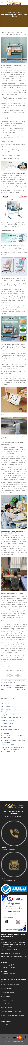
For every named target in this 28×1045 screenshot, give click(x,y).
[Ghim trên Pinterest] (18, 675)
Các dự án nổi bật (6, 706)
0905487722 (5, 849)
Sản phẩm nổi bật (6, 723)
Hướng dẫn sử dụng (6, 715)
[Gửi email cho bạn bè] (15, 675)
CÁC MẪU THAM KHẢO (9, 967)
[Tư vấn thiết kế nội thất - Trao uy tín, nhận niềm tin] (14, 2)
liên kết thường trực (10, 682)
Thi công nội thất (6, 726)
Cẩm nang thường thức (14, 12)
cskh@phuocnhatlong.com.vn (9, 880)
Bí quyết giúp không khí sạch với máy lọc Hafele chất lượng (21, 687)
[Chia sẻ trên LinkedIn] (20, 675)
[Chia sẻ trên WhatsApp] (7, 675)
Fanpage (7, 1024)
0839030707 (12, 849)
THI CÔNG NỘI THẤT (9, 974)
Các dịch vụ (4, 703)
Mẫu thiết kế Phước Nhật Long (9, 717)
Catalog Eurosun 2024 (7, 744)
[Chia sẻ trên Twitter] (12, 675)
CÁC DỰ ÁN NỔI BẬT (9, 965)
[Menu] (2, 2)
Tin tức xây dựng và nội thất (9, 729)
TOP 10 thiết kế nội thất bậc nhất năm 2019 (6, 687)
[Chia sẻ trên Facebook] (10, 675)
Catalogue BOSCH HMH (8, 752)
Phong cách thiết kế (6, 720)
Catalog (3, 712)
